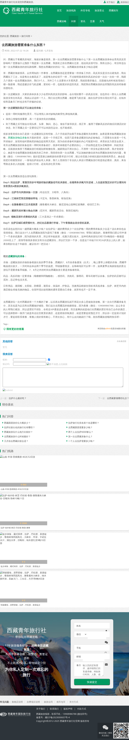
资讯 (83, 21)
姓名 (78, 625)
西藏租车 (113, 10)
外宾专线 (85, 10)
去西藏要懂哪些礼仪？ (118, 398)
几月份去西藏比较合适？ (15, 440)
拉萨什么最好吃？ (17, 398)
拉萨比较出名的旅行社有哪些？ (18, 427)
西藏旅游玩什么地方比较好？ (17, 431)
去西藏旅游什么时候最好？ (16, 436)
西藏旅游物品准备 (17, 137)
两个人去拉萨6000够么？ (79, 431)
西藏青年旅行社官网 (70, 720)
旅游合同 (48, 701)
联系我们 (123, 2)
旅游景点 (99, 10)
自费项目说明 (33, 701)
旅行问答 (25, 36)
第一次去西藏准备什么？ (79, 436)
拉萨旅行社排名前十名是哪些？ (82, 422)
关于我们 (109, 2)
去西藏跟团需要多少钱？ (79, 427)
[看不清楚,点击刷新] (57, 364)
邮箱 (78, 656)
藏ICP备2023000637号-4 (57, 717)
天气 (101, 21)
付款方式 (81, 708)
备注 (78, 665)
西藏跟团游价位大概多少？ (16, 422)
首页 (59, 10)
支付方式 (73, 701)
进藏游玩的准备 (16, 256)
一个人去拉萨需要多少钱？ (80, 440)
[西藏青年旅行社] (27, 10)
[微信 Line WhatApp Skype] (81, 634)
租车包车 (61, 701)
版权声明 (68, 708)
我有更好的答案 (13, 329)
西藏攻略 (61, 21)
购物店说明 (17, 701)
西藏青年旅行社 (7, 1)
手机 (78, 647)
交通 (92, 21)
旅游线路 (71, 10)
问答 (73, 21)
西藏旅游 (14, 36)
